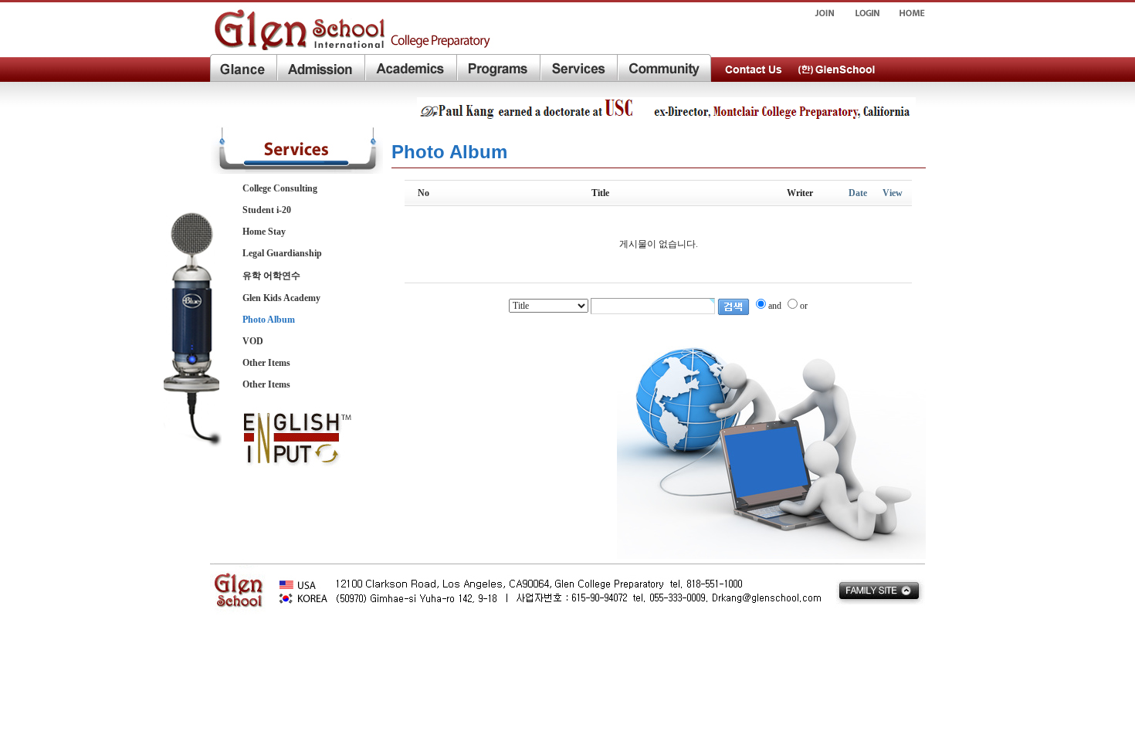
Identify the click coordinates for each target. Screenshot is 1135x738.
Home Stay (264, 231)
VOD (252, 341)
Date (858, 193)
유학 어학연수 (271, 275)
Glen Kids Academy (281, 298)
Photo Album (268, 319)
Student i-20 (266, 210)
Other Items (266, 362)
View (893, 193)
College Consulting (279, 188)
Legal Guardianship (282, 253)
